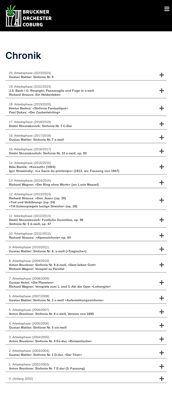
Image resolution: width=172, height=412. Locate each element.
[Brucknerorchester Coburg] (30, 15)
